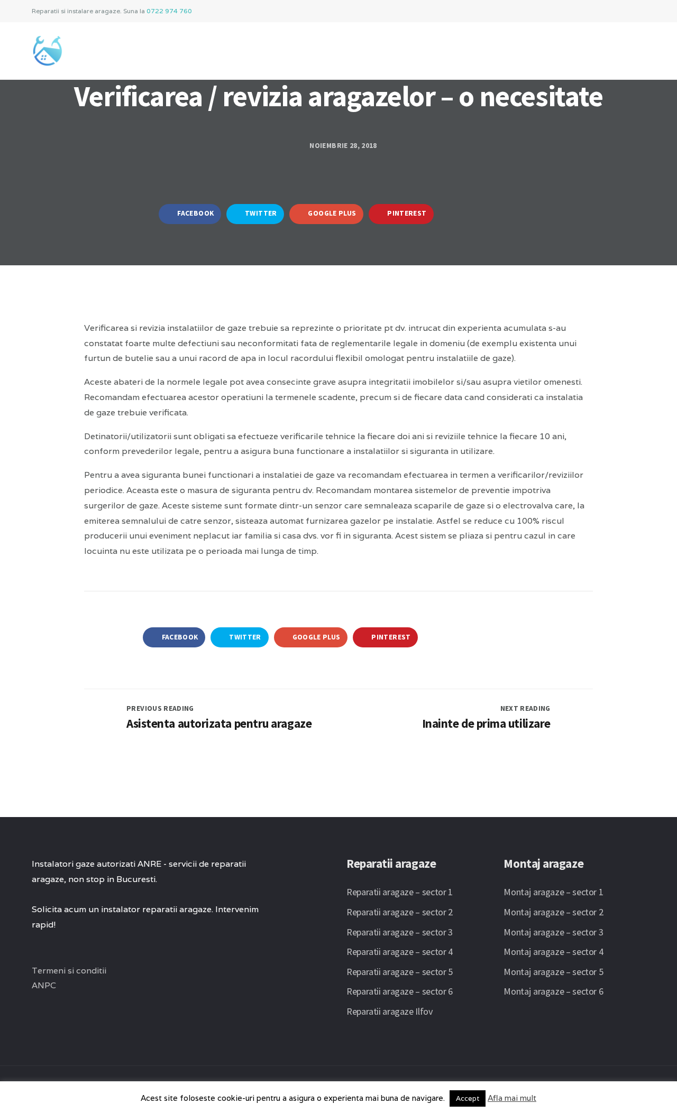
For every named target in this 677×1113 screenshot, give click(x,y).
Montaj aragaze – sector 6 (553, 991)
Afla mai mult (512, 1098)
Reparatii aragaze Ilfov (389, 1011)
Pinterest (406, 213)
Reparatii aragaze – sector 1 (399, 892)
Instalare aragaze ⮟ (253, 46)
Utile (526, 46)
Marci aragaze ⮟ (460, 46)
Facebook (195, 213)
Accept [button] (467, 1098)
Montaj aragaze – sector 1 (553, 892)
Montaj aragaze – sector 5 (553, 972)
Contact (575, 46)
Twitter (260, 213)
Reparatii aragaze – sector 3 (399, 932)
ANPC (44, 985)
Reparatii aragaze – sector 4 (399, 951)
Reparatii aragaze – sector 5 (399, 972)
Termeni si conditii (69, 970)
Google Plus (331, 213)
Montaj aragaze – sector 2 (553, 912)
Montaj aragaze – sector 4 (553, 951)
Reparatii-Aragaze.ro (142, 46)
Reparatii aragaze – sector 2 (399, 912)
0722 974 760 (169, 11)
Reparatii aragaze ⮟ (361, 46)
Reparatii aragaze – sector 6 (399, 991)
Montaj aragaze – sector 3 (553, 932)
